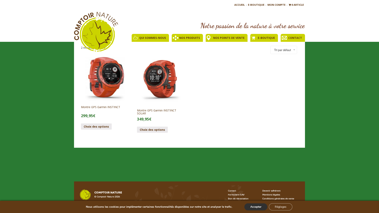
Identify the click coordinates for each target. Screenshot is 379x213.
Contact (295, 38)
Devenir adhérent (271, 190)
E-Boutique (256, 5)
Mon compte (276, 5)
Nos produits (189, 38)
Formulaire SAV (236, 194)
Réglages (280, 207)
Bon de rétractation (238, 198)
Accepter (255, 207)
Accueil (239, 5)
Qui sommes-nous (152, 38)
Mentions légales (271, 194)
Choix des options (96, 126)
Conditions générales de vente (278, 198)
